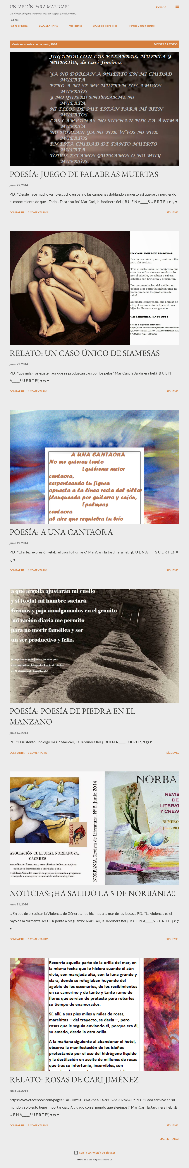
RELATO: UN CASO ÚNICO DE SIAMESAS (85, 353)
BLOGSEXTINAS (48, 25)
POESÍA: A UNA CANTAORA (61, 532)
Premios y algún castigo (141, 25)
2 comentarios (38, 212)
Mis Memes (75, 25)
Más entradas (169, 1138)
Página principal (19, 25)
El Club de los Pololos (104, 25)
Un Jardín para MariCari (40, 6)
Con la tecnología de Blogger (96, 1152)
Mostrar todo (166, 44)
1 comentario (37, 391)
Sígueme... (172, 212)
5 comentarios (38, 1125)
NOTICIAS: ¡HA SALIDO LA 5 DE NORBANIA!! (93, 893)
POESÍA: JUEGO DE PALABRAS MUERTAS (84, 174)
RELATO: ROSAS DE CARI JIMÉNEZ (74, 1079)
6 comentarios (38, 939)
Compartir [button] (17, 212)
